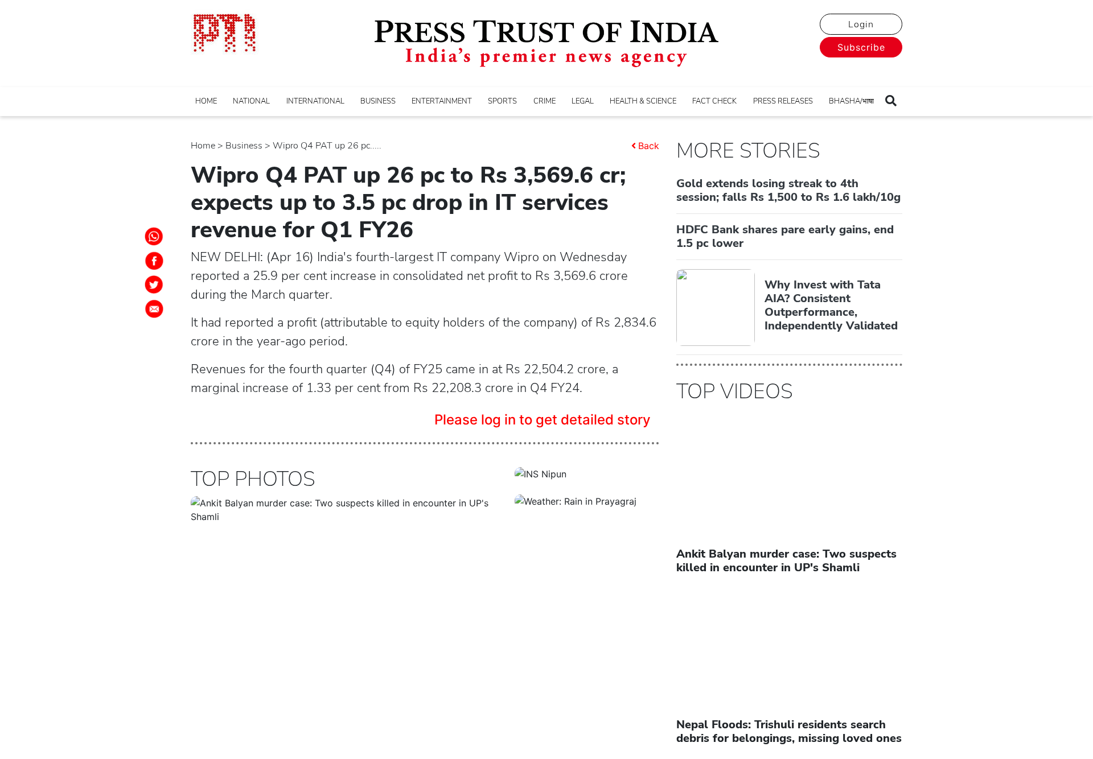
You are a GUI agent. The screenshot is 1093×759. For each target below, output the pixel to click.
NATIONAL (251, 101)
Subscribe (861, 47)
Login (861, 24)
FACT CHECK (714, 101)
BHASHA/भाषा (851, 101)
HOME (206, 101)
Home (203, 145)
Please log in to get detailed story (542, 419)
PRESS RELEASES (783, 101)
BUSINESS (378, 101)
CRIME (544, 101)
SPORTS (502, 101)
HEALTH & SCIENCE (643, 101)
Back (648, 145)
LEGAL (583, 101)
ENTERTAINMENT (442, 101)
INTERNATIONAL (315, 101)
